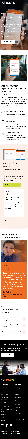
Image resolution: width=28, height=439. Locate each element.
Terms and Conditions (14, 433)
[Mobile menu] (26, 3)
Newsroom (18, 397)
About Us (17, 391)
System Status (18, 416)
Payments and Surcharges (4, 398)
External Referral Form (21, 419)
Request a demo (8, 354)
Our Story (17, 388)
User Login (17, 410)
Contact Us (18, 407)
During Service (4, 391)
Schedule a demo (8, 41)
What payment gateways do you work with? (10, 325)
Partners (3, 420)
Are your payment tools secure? (11, 332)
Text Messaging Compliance (8, 435)
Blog (16, 400)
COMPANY (18, 384)
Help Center (18, 413)
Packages (3, 402)
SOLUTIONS (4, 384)
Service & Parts (5, 406)
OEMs (2, 417)
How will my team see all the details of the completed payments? (10, 318)
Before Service (4, 388)
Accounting (4, 414)
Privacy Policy (4, 433)
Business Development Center (7, 410)
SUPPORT (18, 404)
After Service (4, 394)
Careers (17, 394)
